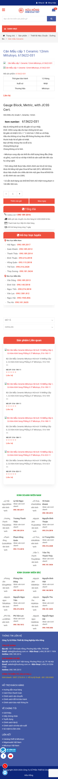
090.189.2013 (24, 280)
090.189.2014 (26, 253)
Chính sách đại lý (10, 722)
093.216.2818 (25, 258)
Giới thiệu (7, 713)
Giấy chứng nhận (10, 716)
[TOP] (49, 763)
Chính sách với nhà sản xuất (15, 726)
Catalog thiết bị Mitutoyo (13, 739)
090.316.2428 (22, 267)
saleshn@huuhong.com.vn (19, 664)
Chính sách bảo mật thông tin (15, 702)
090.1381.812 (22, 293)
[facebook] (3, 756)
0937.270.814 (19, 677)
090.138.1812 (18, 625)
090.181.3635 (47, 609)
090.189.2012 (26, 249)
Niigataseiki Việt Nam (12, 742)
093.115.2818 (25, 262)
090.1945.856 (23, 298)
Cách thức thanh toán (12, 693)
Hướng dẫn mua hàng (12, 690)
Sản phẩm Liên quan (29, 340)
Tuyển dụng (8, 719)
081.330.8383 (48, 677)
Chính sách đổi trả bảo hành (15, 699)
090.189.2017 (23, 244)
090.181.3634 (26, 271)
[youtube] (10, 756)
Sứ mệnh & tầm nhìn (11, 729)
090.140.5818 (23, 285)
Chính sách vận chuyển (13, 696)
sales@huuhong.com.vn (18, 651)
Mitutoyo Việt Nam (11, 745)
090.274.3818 (24, 289)
